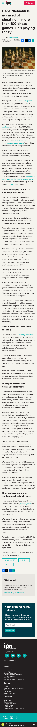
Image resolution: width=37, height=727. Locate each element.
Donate (30, 3)
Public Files (7, 678)
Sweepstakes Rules (10, 703)
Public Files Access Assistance (14, 679)
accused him (11, 184)
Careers (6, 690)
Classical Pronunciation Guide (14, 708)
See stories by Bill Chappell (14, 592)
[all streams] (34, 724)
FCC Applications (9, 676)
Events (6, 687)
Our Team (7, 671)
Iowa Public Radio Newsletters (14, 688)
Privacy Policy (8, 705)
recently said (25, 503)
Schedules (7, 700)
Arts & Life (7, 564)
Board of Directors (10, 673)
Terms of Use (8, 707)
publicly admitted (26, 335)
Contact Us (7, 691)
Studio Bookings (9, 693)
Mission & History (9, 670)
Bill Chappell (13, 37)
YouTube (5, 127)
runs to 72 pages (25, 101)
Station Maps (8, 702)
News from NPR (9, 560)
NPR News (24, 560)
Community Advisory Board (13, 675)
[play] (3, 725)
